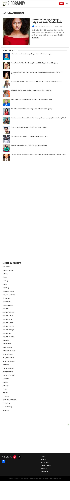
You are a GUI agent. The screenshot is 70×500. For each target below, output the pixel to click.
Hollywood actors (8, 358)
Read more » (35, 37)
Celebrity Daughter (8, 312)
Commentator (7, 344)
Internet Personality (9, 375)
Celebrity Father (8, 316)
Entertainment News (9, 351)
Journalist (6, 379)
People (5, 389)
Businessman (7, 302)
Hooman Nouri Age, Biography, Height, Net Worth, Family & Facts (29, 127)
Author (5, 284)
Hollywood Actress (9, 361)
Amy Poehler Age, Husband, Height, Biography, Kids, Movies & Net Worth (31, 99)
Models (5, 382)
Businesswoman (8, 305)
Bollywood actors (8, 291)
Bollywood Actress (9, 295)
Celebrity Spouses (8, 337)
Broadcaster (6, 298)
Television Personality (10, 400)
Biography (6, 288)
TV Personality (7, 407)
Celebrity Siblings (8, 330)
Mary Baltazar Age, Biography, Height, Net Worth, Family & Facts (29, 145)
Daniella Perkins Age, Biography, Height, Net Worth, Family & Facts (47, 21)
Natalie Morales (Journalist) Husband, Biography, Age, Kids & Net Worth (31, 90)
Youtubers (6, 410)
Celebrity (5, 309)
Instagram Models (8, 368)
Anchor (5, 277)
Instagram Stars (8, 372)
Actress (5, 274)
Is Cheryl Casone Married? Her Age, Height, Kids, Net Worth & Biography (31, 54)
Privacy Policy (45, 462)
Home (43, 457)
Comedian (6, 340)
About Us (43, 459)
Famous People (8, 354)
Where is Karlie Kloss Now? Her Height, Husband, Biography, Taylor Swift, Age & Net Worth (36, 81)
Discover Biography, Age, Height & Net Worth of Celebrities (28, 478)
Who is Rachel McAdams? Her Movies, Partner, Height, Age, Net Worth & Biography (34, 63)
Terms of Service (46, 465)
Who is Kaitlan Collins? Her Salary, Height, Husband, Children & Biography (31, 109)
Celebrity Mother (8, 323)
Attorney (5, 281)
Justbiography (40, 26)
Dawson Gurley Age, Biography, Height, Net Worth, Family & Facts (29, 136)
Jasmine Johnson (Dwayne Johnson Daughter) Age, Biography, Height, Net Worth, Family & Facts (38, 118)
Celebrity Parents (8, 326)
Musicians (6, 386)
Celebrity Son (7, 333)
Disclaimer (44, 468)
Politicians (6, 396)
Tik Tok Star (6, 403)
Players (5, 393)
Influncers (6, 365)
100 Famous (7, 267)
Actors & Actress (8, 270)
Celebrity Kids (7, 319)
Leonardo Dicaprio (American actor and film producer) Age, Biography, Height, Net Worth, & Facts (38, 154)
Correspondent (7, 347)
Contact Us (44, 471)
